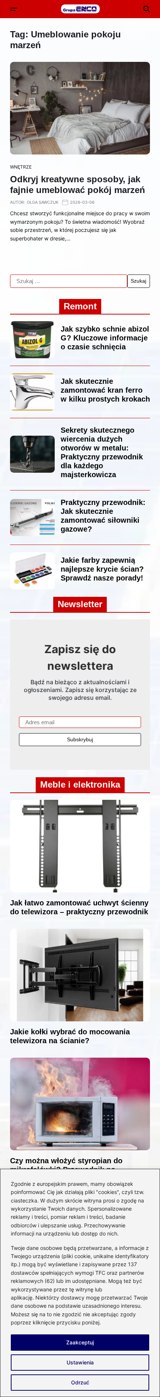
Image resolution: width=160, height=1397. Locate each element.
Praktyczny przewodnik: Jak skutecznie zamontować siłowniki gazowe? (103, 515)
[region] (80, 1283)
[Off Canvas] (13, 9)
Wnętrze (21, 167)
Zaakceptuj (80, 1342)
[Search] (146, 9)
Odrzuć (80, 1382)
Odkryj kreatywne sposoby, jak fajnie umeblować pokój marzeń (77, 184)
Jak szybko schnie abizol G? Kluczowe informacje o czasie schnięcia (105, 338)
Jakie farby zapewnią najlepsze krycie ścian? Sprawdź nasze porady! (102, 569)
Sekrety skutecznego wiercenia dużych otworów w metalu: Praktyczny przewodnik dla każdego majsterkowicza (102, 452)
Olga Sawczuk (42, 202)
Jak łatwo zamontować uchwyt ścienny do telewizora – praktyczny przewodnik (79, 907)
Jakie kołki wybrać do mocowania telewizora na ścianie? (70, 1036)
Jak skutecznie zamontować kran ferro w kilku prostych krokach (105, 390)
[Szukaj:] (68, 281)
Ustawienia (80, 1362)
